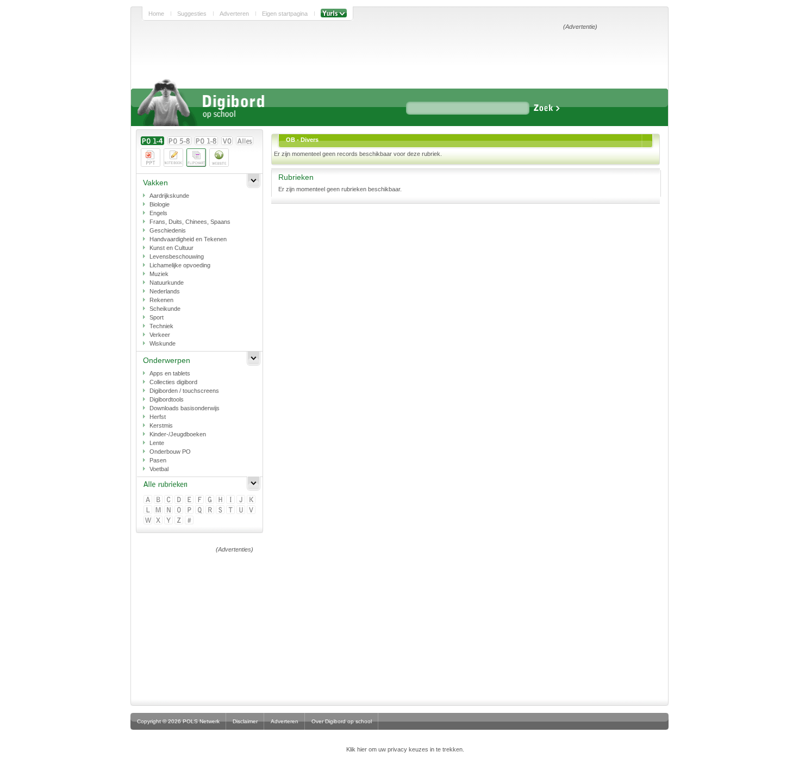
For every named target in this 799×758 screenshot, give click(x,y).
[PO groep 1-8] (206, 140)
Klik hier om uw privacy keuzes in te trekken (404, 749)
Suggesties (192, 13)
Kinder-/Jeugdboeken (177, 434)
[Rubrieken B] (159, 500)
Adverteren (234, 13)
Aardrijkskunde (169, 195)
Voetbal (158, 469)
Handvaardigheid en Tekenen (188, 239)
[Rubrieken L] (148, 510)
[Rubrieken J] (241, 500)
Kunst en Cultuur (171, 248)
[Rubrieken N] (169, 510)
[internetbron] (219, 157)
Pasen (157, 460)
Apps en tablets (169, 373)
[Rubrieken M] (159, 510)
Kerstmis (161, 425)
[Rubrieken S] (221, 510)
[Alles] (244, 140)
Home (156, 13)
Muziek (158, 274)
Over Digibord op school (341, 721)
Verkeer (159, 334)
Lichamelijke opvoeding (179, 265)
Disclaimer (245, 721)
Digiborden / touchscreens (184, 390)
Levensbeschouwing (176, 256)
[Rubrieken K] (252, 500)
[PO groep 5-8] (179, 140)
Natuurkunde (166, 282)
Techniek (161, 326)
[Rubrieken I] (231, 500)
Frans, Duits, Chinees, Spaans (189, 221)
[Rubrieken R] (210, 510)
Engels (158, 213)
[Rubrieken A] (148, 500)
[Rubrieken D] (179, 500)
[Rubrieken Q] (200, 510)
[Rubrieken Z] (179, 521)
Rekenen (161, 300)
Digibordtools (166, 399)
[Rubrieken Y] (169, 521)
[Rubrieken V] (252, 510)
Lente (156, 443)
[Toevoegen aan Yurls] (333, 14)
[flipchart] (196, 157)
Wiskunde (162, 343)
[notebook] (173, 157)
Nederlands (164, 291)
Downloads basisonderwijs (184, 408)
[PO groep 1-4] (152, 140)
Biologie (159, 204)
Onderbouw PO (170, 451)
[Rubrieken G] (210, 500)
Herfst (157, 417)
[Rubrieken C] (169, 500)
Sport (156, 317)
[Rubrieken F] (200, 500)
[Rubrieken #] (190, 521)
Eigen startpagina (285, 13)
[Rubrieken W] (148, 521)
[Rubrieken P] (190, 510)
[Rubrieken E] (190, 500)
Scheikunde (164, 308)
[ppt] (150, 157)
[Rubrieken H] (221, 500)
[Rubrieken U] (241, 510)
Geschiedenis (167, 230)
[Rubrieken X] (159, 521)
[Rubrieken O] (179, 510)
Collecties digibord (173, 382)
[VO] (227, 140)
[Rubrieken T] (231, 510)
